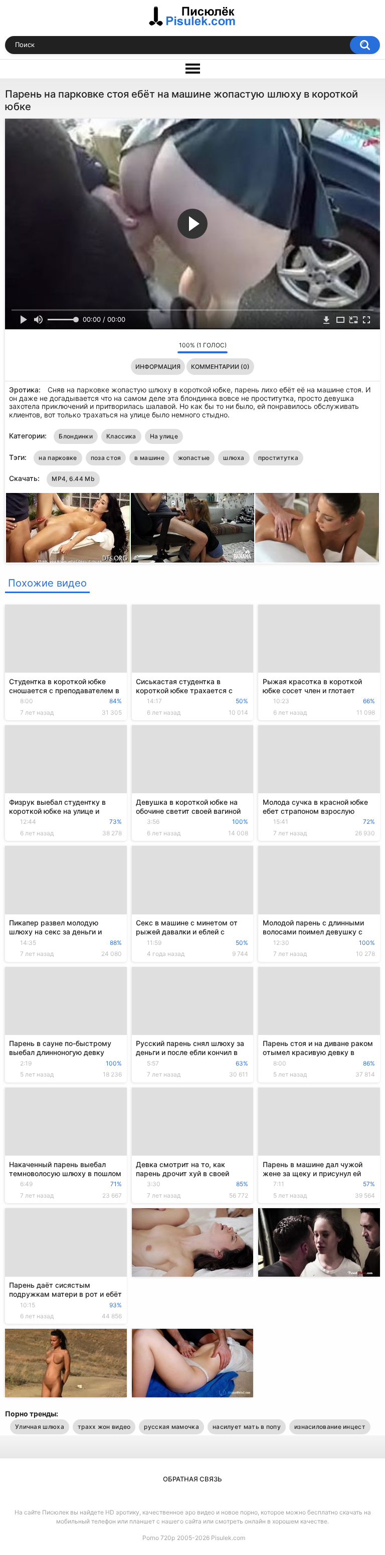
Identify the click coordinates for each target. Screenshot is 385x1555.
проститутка (278, 457)
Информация (157, 366)
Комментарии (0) (220, 366)
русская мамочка (171, 1426)
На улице (164, 436)
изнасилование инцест (329, 1426)
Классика (121, 436)
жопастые (194, 457)
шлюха (234, 457)
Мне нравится (154, 347)
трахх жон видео (104, 1426)
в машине (149, 457)
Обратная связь (192, 1479)
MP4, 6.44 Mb (73, 478)
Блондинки (76, 436)
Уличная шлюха (39, 1426)
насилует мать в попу (247, 1426)
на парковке (58, 457)
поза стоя (106, 457)
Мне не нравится (167, 347)
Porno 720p (158, 1537)
